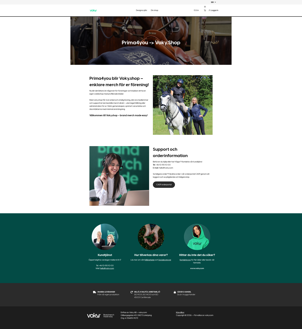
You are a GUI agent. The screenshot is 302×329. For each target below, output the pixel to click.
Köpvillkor (180, 312)
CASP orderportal (164, 184)
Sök (197, 10)
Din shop (154, 10)
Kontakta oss (185, 260)
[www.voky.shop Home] (93, 10)
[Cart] (205, 10)
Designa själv (141, 10)
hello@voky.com (107, 268)
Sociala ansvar (164, 260)
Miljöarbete (149, 260)
